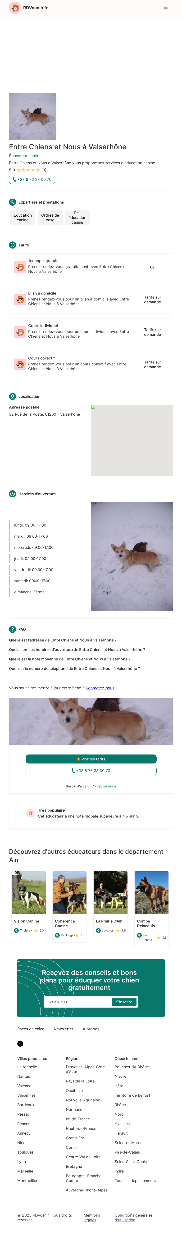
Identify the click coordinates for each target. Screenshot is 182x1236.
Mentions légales (92, 1217)
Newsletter (63, 1029)
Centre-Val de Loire (83, 1156)
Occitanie (74, 1090)
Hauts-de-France (81, 1128)
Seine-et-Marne (128, 1142)
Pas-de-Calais (127, 1152)
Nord (119, 1114)
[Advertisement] (91, 53)
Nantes (23, 1076)
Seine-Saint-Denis (131, 1161)
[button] (166, 9)
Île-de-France (78, 1119)
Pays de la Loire (80, 1081)
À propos (91, 1029)
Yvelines (122, 1123)
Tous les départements (135, 1180)
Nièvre (120, 1076)
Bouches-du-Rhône (132, 1066)
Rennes (23, 1123)
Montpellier (27, 1180)
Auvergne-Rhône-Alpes (86, 1190)
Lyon (21, 1161)
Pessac (23, 1114)
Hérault (121, 1133)
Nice (21, 1142)
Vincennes (26, 1095)
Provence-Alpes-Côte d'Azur (85, 1069)
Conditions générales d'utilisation (134, 1217)
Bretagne (74, 1166)
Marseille (25, 1171)
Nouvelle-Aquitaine (83, 1100)
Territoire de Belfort (132, 1095)
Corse (71, 1147)
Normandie (76, 1109)
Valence (24, 1085)
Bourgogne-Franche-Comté (84, 1178)
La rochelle (27, 1066)
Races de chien (30, 1029)
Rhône (120, 1104)
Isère (119, 1085)
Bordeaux (25, 1104)
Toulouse (25, 1152)
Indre (119, 1171)
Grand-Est (75, 1138)
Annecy (24, 1133)
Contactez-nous (99, 688)
